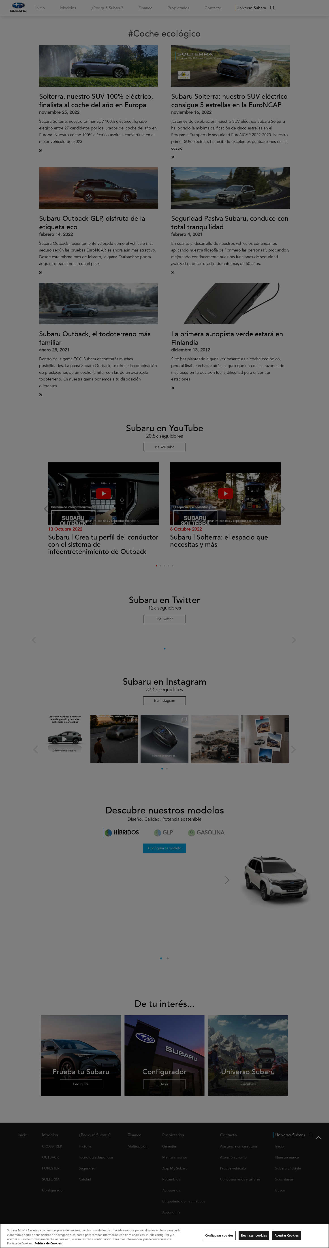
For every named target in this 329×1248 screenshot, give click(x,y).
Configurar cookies (219, 1235)
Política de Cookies (48, 1243)
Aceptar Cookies (287, 1235)
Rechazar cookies (254, 1235)
